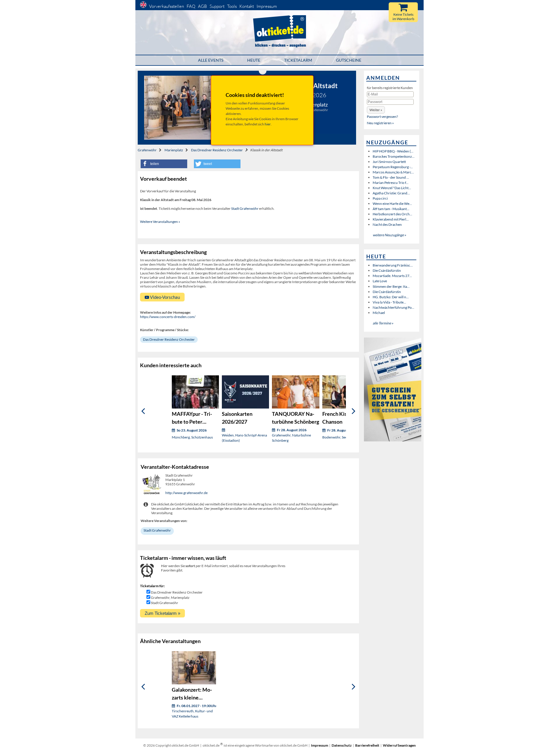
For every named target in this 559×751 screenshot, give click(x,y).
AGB (202, 6)
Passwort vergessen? (382, 116)
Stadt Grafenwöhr (245, 208)
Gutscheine (348, 60)
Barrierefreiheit (367, 745)
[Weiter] (353, 411)
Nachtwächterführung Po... (393, 307)
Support (217, 6)
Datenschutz (342, 745)
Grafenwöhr (147, 150)
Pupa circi (380, 198)
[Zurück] (143, 411)
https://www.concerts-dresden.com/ (167, 317)
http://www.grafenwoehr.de (186, 493)
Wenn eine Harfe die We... (392, 203)
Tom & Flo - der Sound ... (391, 177)
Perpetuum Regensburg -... (393, 167)
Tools (232, 6)
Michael (379, 312)
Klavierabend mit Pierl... (391, 219)
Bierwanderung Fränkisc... (393, 265)
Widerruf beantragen (399, 745)
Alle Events (210, 60)
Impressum (266, 6)
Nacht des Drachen (387, 224)
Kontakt (246, 6)
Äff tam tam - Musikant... (391, 209)
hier (268, 124)
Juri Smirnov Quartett (389, 161)
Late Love (380, 281)
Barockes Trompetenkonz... (394, 156)
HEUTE (253, 60)
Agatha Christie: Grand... (391, 193)
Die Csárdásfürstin (387, 270)
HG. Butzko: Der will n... (391, 297)
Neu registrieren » (380, 123)
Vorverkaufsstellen (166, 6)
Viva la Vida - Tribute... (389, 302)
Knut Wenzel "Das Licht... (392, 188)
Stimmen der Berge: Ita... (391, 286)
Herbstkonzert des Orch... (392, 214)
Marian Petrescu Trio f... (390, 182)
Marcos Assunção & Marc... (393, 172)
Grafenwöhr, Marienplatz (170, 597)
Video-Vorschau (164, 297)
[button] (164, 163)
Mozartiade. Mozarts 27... (392, 276)
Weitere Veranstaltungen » (160, 221)
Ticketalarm (298, 60)
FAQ (191, 6)
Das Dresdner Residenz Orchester (217, 150)
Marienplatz (173, 150)
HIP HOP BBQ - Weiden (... (393, 151)
